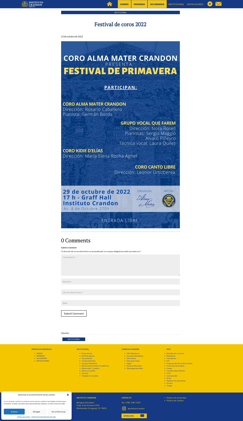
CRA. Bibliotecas (133, 353)
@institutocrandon (136, 408)
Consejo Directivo (89, 361)
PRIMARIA (41, 356)
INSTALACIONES (195, 4)
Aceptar (14, 411)
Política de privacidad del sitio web (43, 417)
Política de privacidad (176, 397)
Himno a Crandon (88, 371)
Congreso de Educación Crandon (180, 363)
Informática (131, 358)
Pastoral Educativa (134, 366)
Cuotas (169, 368)
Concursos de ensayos (176, 366)
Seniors (170, 383)
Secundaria (157, 4)
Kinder (124, 4)
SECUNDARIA (42, 358)
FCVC (169, 373)
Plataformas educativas (176, 381)
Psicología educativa (135, 368)
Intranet (85, 373)
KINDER (40, 353)
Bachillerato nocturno (175, 353)
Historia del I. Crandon (90, 368)
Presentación (87, 353)
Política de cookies (23, 417)
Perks (169, 378)
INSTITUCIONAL (176, 4)
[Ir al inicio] (32, 4)
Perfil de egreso (88, 356)
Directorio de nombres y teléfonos (95, 366)
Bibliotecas (171, 356)
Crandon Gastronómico (176, 371)
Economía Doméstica (135, 356)
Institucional (120, 12)
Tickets (169, 386)
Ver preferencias (59, 411)
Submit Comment (74, 313)
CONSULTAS (128, 416)
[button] (68, 395)
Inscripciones (87, 358)
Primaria (139, 4)
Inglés (129, 363)
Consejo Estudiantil (89, 363)
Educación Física (133, 361)
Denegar (36, 411)
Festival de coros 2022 (120, 24)
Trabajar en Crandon (90, 376)
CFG (168, 361)
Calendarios (171, 358)
